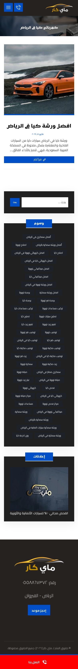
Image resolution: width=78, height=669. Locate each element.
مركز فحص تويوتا (51, 403)
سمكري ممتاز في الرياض (49, 372)
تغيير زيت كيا (27, 324)
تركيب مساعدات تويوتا (52, 308)
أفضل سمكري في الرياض (38, 237)
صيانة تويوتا (22, 372)
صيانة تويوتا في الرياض (49, 380)
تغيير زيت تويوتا (49, 324)
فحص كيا (50, 388)
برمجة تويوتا (24, 292)
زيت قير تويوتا (21, 356)
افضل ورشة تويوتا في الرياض (38, 284)
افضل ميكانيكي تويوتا (38, 268)
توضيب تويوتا (51, 332)
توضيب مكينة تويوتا (51, 348)
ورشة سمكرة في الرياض (49, 435)
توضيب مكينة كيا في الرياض (49, 356)
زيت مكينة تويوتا (49, 364)
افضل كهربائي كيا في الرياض (39, 260)
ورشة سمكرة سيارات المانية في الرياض (39, 427)
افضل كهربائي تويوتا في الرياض (29, 252)
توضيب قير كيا (53, 340)
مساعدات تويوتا (26, 403)
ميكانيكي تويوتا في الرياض (49, 411)
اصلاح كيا (58, 252)
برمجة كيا (26, 300)
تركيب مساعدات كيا (23, 308)
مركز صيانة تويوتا (23, 395)
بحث (15, 202)
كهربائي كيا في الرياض (51, 395)
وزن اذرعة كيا (22, 435)
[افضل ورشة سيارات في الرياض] (59, 8)
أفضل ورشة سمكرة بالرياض (49, 245)
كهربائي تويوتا (29, 388)
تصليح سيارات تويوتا (47, 316)
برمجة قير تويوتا (48, 300)
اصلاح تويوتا (21, 245)
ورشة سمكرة (21, 411)
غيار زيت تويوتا (23, 380)
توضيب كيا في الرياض (27, 340)
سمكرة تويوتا (26, 364)
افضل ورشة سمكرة (49, 292)
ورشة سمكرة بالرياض (38, 419)
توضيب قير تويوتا (27, 332)
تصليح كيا (25, 316)
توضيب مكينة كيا (25, 348)
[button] (8, 7)
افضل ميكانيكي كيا (38, 276)
